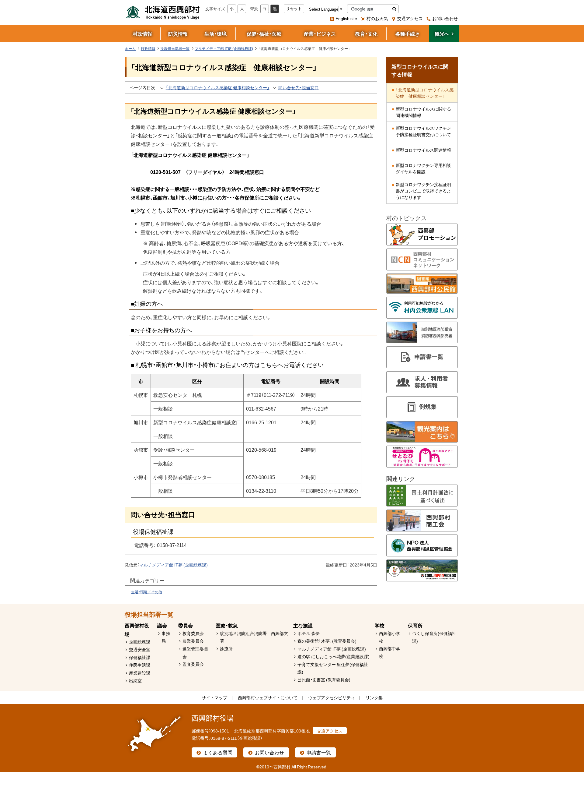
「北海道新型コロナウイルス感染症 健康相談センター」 (217, 87)
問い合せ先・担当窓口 (298, 87)
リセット (294, 8)
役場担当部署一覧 (174, 48)
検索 (394, 9)
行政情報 (148, 48)
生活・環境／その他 (146, 592)
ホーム (130, 48)
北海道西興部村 (163, 12)
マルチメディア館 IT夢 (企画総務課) (224, 48)
